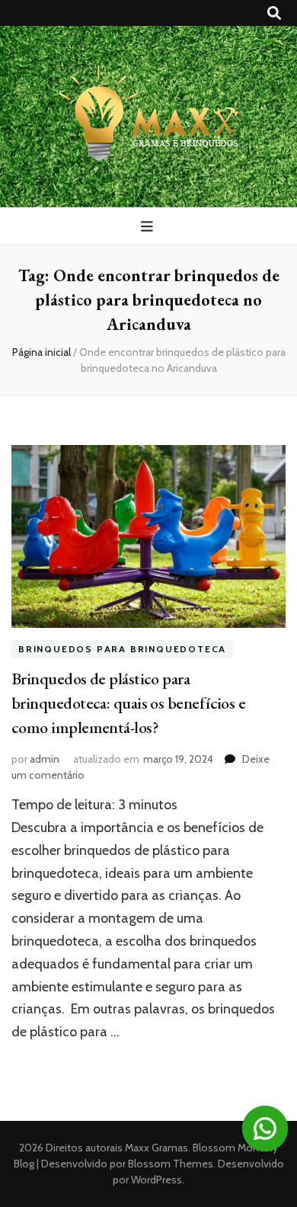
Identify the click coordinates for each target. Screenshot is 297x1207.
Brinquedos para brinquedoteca (122, 649)
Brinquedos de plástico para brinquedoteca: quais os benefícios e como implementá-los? (128, 703)
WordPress (156, 1179)
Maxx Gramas (156, 1147)
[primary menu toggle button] (149, 226)
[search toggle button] (274, 13)
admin (44, 759)
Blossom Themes (169, 1163)
